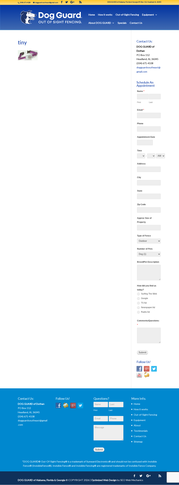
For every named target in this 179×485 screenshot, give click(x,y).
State (139, 191)
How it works (105, 14)
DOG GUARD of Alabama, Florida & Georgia (41, 480)
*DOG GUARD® (31, 461)
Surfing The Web (149, 294)
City (139, 177)
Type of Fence (144, 236)
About (137, 425)
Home (91, 14)
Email (140, 110)
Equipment (148, 14)
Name (140, 91)
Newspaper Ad (148, 307)
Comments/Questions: (148, 322)
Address (141, 164)
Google (144, 298)
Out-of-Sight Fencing (127, 14)
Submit (142, 352)
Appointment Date (146, 137)
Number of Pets (145, 249)
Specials (122, 23)
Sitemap (138, 441)
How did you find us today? (146, 288)
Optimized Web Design (104, 480)
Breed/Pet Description (148, 262)
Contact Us (136, 23)
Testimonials (141, 430)
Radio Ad (145, 312)
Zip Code (141, 204)
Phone (140, 123)
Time (139, 150)
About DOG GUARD (99, 23)
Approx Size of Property (144, 220)
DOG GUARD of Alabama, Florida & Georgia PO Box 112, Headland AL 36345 (134, 2)
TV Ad (144, 303)
